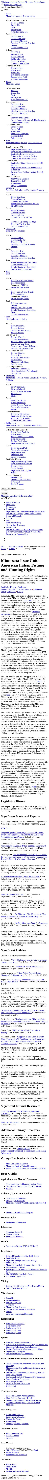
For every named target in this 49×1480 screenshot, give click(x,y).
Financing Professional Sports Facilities (21, 1347)
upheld (39, 681)
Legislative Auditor (18, 439)
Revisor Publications (19, 441)
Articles (12, 589)
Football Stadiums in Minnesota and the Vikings (25, 1349)
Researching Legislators (15, 1267)
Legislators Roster (18, 452)
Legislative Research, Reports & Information (23, 425)
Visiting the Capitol (13, 1419)
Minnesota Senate (13, 84)
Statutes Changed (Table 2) (22, 348)
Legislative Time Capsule (21, 470)
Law (8, 317)
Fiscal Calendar (17, 206)
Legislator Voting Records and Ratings (21, 1260)
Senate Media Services (20, 407)
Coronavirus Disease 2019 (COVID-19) (22, 1246)
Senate (8, 82)
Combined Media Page (20, 414)
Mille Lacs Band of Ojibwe (17, 1164)
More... (14, 174)
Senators (14, 91)
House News (11, 1464)
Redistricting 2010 (13, 1328)
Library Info (11, 527)
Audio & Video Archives (21, 391)
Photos (13, 396)
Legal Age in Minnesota (15, 1201)
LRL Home (3, 547)
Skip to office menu (25, 2)
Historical (10, 509)
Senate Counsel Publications (22, 437)
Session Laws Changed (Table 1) (24, 346)
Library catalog (23, 1148)
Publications (11, 423)
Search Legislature (8, 7)
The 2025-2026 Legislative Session (20, 1274)
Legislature (10, 511)
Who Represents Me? (19, 32)
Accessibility (16, 183)
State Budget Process (14, 1381)
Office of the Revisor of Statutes (24, 158)
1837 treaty (27, 600)
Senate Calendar (17, 215)
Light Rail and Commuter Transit (19, 1398)
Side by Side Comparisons (21, 269)
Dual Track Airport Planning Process (20, 1396)
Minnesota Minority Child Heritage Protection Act (26, 1203)
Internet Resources (24, 589)
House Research (17, 57)
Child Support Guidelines (16, 1198)
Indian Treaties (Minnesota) (12, 1151)
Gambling (10, 1305)
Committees (10, 228)
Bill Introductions (18, 283)
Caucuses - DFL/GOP (20, 63)
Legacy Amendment (19, 186)
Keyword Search (17, 326)
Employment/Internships (15, 1417)
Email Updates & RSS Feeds (17, 1471)
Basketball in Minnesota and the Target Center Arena (27, 1345)
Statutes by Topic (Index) (21, 330)
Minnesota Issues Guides (21, 479)
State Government (22, 511)
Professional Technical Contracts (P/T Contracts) (25, 1377)
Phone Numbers (12, 1452)
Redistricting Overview (15, 1323)
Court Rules (16, 373)
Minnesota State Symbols (16, 1307)
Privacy (9, 1312)
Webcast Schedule (18, 389)
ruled (8, 695)
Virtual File (28, 514)
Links (8, 520)
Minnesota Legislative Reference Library (17, 496)
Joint (8, 140)
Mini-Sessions (11, 1263)
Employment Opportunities (17, 534)
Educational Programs (20, 75)
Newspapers (11, 507)
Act (26, 285)
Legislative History (13, 523)
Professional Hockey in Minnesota (19, 1354)
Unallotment (11, 1386)
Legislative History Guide (21, 461)
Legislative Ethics (13, 1258)
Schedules (10, 188)
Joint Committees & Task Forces (24, 262)
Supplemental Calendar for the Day (25, 204)
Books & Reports (13, 502)
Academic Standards (14, 1232)
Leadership (15, 25)
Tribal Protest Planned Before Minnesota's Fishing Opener (21, 974)
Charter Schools (12, 1234)
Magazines (10, 505)
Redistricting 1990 (13, 1333)
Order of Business (18, 199)
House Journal (16, 68)
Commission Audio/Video (21, 421)
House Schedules (18, 197)
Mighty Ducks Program (15, 1351)
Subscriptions (16, 138)
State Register (16, 364)
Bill (22, 285)
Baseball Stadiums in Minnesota (18, 1342)
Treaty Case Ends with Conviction (29, 966)
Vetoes (13, 312)
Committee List (17, 36)
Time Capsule (17, 514)
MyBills (14, 305)
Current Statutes (17, 328)
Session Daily (16, 394)
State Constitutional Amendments (24, 371)
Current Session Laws (20, 314)
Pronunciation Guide (19, 77)
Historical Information (14, 1415)
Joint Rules (15, 72)
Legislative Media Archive (21, 416)
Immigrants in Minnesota (16, 1222)
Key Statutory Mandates (30, 532)
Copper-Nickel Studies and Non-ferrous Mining (25, 1286)
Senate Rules (16, 129)
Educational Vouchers (14, 1236)
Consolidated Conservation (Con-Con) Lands (24, 1186)
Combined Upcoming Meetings (23, 222)
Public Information (18, 59)
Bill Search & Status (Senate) (22, 292)
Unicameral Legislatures (15, 1276)
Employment (16, 30)
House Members (17, 23)
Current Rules (16, 355)
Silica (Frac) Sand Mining (16, 1288)
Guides (9, 518)
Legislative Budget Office (21, 149)
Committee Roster (18, 39)
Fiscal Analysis (17, 54)
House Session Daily (19, 448)
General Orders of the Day (21, 217)
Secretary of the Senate (20, 118)
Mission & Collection (14, 529)
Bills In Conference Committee (23, 267)
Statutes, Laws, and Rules (16, 319)
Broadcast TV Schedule (20, 224)
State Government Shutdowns (18, 1384)
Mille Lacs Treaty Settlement (12, 894)
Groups (20, 592)
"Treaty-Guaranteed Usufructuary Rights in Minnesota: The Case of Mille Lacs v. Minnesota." (23, 1011)
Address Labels (17, 136)
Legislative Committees (15, 231)
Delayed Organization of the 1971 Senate (22, 1256)
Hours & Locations (31, 529)
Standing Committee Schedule (23, 43)
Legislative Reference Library (23, 154)
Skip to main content (9, 2)
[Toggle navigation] (2, 10)
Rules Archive (16, 360)
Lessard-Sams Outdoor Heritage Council (27, 172)
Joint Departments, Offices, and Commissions (24, 143)
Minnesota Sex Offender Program (19, 1212)
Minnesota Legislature (12, 5)
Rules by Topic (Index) (20, 357)
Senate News (11, 1467)
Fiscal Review (16, 477)
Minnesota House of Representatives (20, 16)
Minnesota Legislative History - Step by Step (24, 1265)
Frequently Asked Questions (17, 1424)
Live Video (15, 387)
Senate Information (18, 457)
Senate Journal (17, 127)
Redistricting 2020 (13, 1326)
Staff (13, 27)
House (8, 14)
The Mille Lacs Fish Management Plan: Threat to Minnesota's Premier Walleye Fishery (23, 915)
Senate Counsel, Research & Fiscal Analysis (28, 120)
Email (36, 1450)
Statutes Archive (17, 332)
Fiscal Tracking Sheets (20, 287)
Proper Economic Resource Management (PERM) (26, 1168)
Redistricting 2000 (13, 1330)
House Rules (16, 70)
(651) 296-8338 (12, 1450)
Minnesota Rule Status (20, 362)
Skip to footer (39, 2)
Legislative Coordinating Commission (26, 152)
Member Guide (17, 455)
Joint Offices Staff (18, 181)
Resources (21, 525)
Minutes (14, 45)
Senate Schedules (18, 210)
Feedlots (9, 1188)
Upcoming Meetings (19, 41)
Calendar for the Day (19, 201)
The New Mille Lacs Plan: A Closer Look (31, 923)
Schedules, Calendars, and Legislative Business (25, 190)
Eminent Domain (13, 1300)
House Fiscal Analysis (20, 432)
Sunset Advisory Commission (18, 1379)
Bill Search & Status (19, 303)
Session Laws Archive (20, 344)
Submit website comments (16, 1455)
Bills (8, 271)
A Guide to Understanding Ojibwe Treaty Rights (20, 877)
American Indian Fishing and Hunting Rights (24, 1184)
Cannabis (9, 1298)
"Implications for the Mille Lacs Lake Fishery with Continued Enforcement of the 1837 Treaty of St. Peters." (24, 1021)
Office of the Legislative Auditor (24, 156)
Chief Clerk (15, 52)
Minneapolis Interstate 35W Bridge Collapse (23, 1400)
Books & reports (17, 484)
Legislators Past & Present (21, 464)
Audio (23, 387)
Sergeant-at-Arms (18, 61)
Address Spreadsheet (19, 79)
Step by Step (11, 525)
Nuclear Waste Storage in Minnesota (20, 1309)
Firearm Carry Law (13, 1303)
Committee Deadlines (19, 48)
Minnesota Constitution (20, 369)
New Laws (15, 482)
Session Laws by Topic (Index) (23, 342)
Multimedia (10, 375)
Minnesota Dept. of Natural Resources (21, 1166)
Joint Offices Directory (20, 179)
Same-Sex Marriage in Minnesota (19, 1314)
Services (17, 532)
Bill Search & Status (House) (22, 280)
